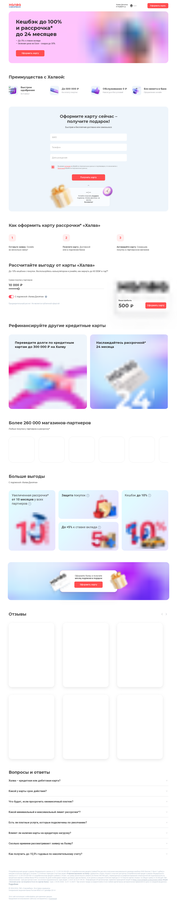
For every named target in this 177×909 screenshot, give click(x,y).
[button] (88, 144)
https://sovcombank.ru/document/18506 (147, 880)
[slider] (18, 289)
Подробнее (13, 884)
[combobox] (88, 137)
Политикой (61, 168)
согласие (67, 166)
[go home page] (15, 6)
